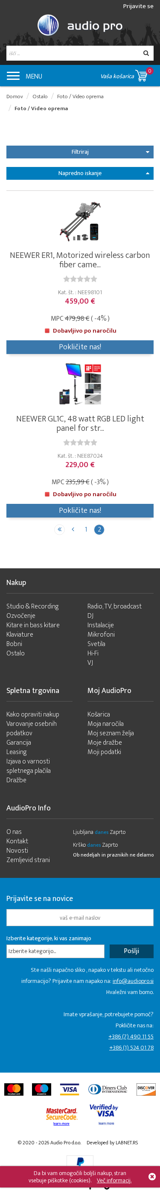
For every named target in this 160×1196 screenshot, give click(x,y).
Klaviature (19, 634)
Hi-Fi (93, 653)
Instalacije (100, 625)
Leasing (16, 752)
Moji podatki (104, 752)
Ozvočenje (20, 616)
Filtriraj (80, 152)
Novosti (17, 851)
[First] (59, 529)
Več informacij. (114, 1180)
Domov (14, 96)
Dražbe (16, 780)
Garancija (18, 743)
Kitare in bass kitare (33, 625)
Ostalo (40, 96)
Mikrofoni (101, 634)
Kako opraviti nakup (32, 714)
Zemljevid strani (28, 860)
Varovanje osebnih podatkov (31, 728)
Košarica (98, 714)
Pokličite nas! (80, 347)
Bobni (14, 644)
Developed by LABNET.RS (112, 1142)
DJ (90, 616)
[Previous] (72, 529)
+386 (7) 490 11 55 (131, 1036)
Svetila (96, 644)
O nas (14, 832)
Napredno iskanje (80, 173)
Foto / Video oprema (80, 96)
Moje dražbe (104, 743)
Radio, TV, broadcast (114, 606)
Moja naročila (105, 724)
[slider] (80, 278)
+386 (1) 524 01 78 (131, 1048)
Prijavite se (138, 6)
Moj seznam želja (110, 733)
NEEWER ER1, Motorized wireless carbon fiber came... (80, 260)
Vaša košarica (125, 74)
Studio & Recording (32, 606)
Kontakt (17, 841)
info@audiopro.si (133, 981)
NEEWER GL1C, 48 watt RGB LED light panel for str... (80, 424)
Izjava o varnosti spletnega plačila (28, 766)
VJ (90, 663)
